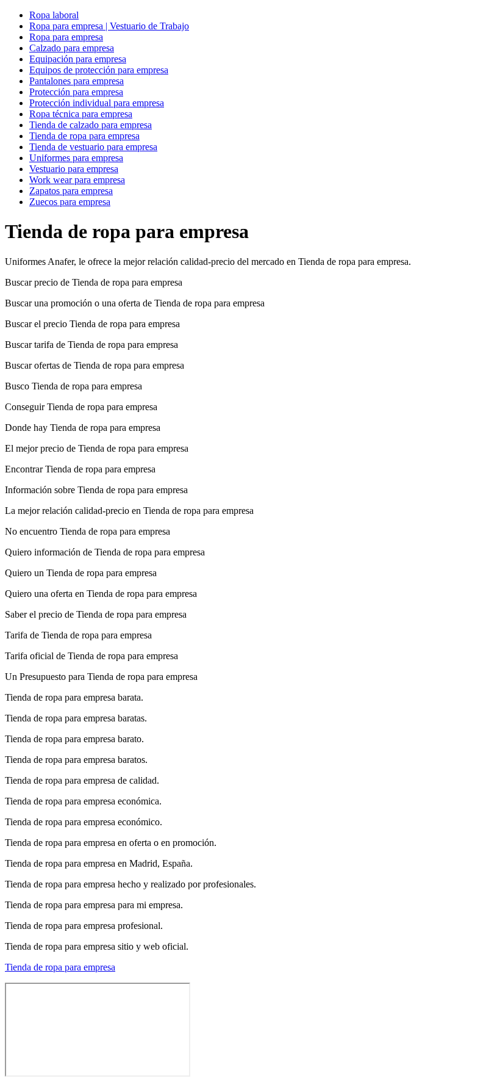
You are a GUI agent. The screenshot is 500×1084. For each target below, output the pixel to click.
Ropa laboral (54, 15)
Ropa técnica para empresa (80, 114)
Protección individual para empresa (96, 103)
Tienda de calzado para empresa (90, 125)
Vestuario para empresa (73, 169)
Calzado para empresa (71, 48)
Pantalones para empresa (76, 81)
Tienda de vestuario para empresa (93, 147)
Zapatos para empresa (71, 191)
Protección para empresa (76, 92)
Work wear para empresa (77, 180)
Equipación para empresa (77, 59)
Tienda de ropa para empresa (84, 136)
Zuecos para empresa (69, 202)
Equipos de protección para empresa (98, 70)
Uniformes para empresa (76, 158)
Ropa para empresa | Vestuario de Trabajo (109, 26)
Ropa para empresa (66, 37)
